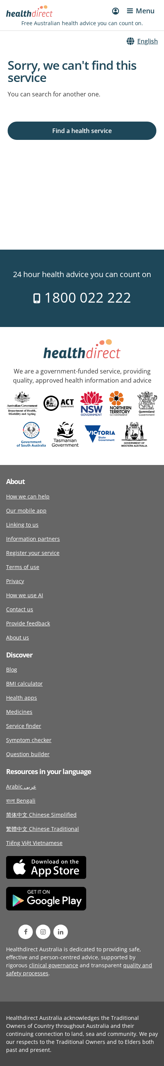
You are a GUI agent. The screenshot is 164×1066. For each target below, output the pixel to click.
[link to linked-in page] (60, 932)
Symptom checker (28, 740)
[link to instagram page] (43, 932)
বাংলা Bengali (20, 800)
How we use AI (24, 595)
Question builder (28, 754)
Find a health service (82, 131)
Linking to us (22, 524)
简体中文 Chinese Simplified (41, 814)
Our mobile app (26, 510)
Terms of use (22, 567)
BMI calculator (24, 683)
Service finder (23, 725)
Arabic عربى (21, 786)
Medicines (19, 711)
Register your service (32, 552)
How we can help (28, 496)
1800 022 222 (86, 297)
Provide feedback (28, 623)
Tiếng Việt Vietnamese (34, 842)
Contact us (19, 609)
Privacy (15, 581)
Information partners (33, 538)
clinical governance (53, 965)
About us (17, 637)
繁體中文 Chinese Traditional (42, 828)
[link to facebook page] (25, 932)
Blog (11, 669)
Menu (145, 10)
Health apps (21, 697)
